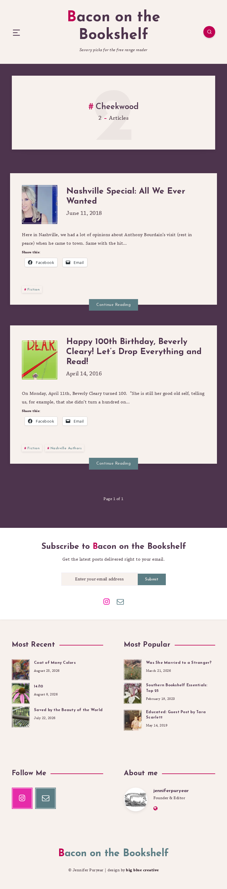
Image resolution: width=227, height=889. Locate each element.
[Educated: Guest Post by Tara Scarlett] (133, 719)
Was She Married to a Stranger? (179, 663)
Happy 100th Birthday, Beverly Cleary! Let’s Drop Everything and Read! (134, 352)
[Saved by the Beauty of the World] (21, 716)
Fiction (33, 289)
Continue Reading (113, 305)
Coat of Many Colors (55, 663)
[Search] (209, 32)
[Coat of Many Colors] (21, 668)
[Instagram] (106, 601)
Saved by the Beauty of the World (68, 710)
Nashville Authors (66, 448)
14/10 (38, 686)
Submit (151, 579)
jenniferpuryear (171, 791)
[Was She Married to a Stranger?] (133, 668)
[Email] (120, 601)
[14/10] (21, 692)
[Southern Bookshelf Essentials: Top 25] (133, 692)
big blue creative (142, 870)
